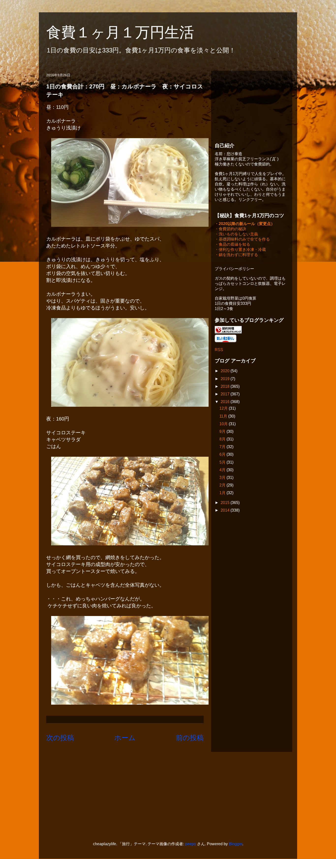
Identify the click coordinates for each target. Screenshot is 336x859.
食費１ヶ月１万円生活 (127, 32)
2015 (225, 503)
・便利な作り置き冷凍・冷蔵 (240, 249)
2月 (223, 485)
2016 (225, 402)
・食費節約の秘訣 (230, 229)
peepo (190, 844)
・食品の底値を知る (232, 244)
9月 (223, 431)
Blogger (235, 844)
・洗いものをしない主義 (236, 234)
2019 (225, 379)
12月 (224, 408)
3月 (223, 477)
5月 (223, 462)
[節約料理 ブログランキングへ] (228, 332)
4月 (223, 470)
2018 (225, 386)
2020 (225, 371)
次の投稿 (60, 738)
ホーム (125, 738)
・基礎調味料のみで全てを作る (242, 239)
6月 (223, 454)
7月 (223, 447)
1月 (223, 493)
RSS (219, 350)
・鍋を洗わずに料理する (236, 255)
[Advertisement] (252, 105)
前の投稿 (190, 738)
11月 (223, 416)
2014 (225, 510)
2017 (225, 394)
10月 (224, 424)
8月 (223, 439)
